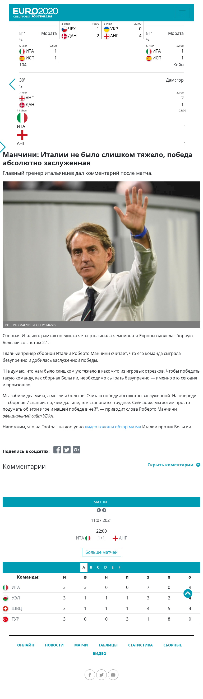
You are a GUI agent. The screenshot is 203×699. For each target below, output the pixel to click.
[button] (12, 84)
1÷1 (101, 538)
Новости (54, 645)
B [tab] (91, 567)
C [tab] (98, 567)
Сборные (172, 645)
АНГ (123, 538)
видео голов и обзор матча (113, 427)
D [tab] (105, 567)
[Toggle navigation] (182, 13)
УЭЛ (16, 598)
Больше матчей (101, 552)
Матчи (100, 501)
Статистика (140, 645)
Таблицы (108, 645)
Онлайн (25, 645)
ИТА (80, 538)
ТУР (15, 619)
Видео (99, 653)
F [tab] (119, 567)
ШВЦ (17, 608)
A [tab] (83, 567)
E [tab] (113, 567)
